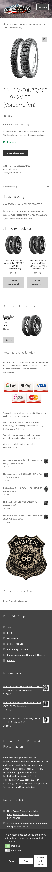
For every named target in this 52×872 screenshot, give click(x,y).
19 (17, 172)
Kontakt (11, 660)
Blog (9, 632)
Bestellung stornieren (18, 649)
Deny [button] (11, 861)
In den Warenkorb (15, 152)
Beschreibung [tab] (10, 186)
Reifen (22, 24)
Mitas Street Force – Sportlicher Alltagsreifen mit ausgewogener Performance (23, 814)
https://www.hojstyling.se (15, 601)
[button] (44, 39)
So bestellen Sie (15, 643)
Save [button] (26, 861)
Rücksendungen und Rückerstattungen (26, 654)
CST (21, 172)
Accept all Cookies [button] (41, 861)
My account (12, 638)
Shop (15, 24)
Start (9, 24)
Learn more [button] (10, 841)
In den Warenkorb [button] (13, 282)
